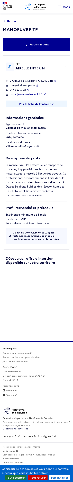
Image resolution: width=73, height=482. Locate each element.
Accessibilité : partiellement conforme (21, 446)
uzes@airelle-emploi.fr (22, 85)
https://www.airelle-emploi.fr (26, 94)
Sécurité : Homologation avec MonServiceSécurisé (27, 454)
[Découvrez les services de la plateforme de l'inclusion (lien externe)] (15, 410)
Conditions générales (13, 462)
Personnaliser (59, 478)
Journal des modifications (15, 361)
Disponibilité (9, 380)
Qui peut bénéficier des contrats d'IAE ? (22, 375)
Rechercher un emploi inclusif (17, 353)
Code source (9, 450)
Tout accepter (15, 478)
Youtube (10, 395)
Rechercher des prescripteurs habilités (21, 357)
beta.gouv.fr (10, 436)
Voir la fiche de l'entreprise (36, 104)
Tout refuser (38, 478)
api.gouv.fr (47, 436)
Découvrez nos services (14, 428)
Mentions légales (11, 458)
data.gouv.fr (29, 436)
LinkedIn (10, 390)
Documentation (10, 371)
